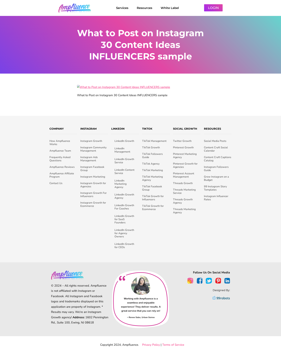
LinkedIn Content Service (124, 171)
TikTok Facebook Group (152, 188)
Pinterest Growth (183, 147)
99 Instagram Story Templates (215, 188)
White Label (170, 8)
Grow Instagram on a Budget (216, 178)
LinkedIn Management (122, 150)
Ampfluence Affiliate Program (61, 175)
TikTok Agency (151, 164)
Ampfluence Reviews (62, 167)
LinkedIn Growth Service (124, 160)
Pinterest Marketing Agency (185, 155)
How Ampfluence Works (59, 142)
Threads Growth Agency (183, 201)
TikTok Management (154, 141)
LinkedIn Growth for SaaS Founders (124, 219)
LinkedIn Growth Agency (124, 196)
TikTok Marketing (152, 170)
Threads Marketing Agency (184, 210)
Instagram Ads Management (89, 158)
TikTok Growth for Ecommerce (153, 207)
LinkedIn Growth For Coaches (124, 207)
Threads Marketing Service (184, 191)
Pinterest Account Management (183, 175)
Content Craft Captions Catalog (217, 158)
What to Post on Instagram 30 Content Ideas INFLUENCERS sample (140, 45)
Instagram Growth (91, 141)
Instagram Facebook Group (92, 168)
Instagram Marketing (92, 177)
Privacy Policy (151, 345)
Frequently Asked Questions (59, 158)
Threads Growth (183, 183)
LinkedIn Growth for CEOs (124, 245)
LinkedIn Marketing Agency (120, 184)
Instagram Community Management (93, 149)
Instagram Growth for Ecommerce (93, 204)
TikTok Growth (151, 147)
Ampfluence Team (60, 151)
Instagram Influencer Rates (216, 197)
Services (122, 8)
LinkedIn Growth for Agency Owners (124, 233)
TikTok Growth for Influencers (153, 197)
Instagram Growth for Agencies (93, 184)
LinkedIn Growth (124, 141)
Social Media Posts (215, 141)
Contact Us (55, 183)
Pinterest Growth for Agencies (185, 165)
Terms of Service (173, 345)
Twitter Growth (182, 141)
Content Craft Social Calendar (216, 149)
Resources (144, 8)
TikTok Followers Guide (152, 155)
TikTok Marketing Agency (152, 178)
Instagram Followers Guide (216, 168)
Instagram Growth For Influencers (93, 194)
